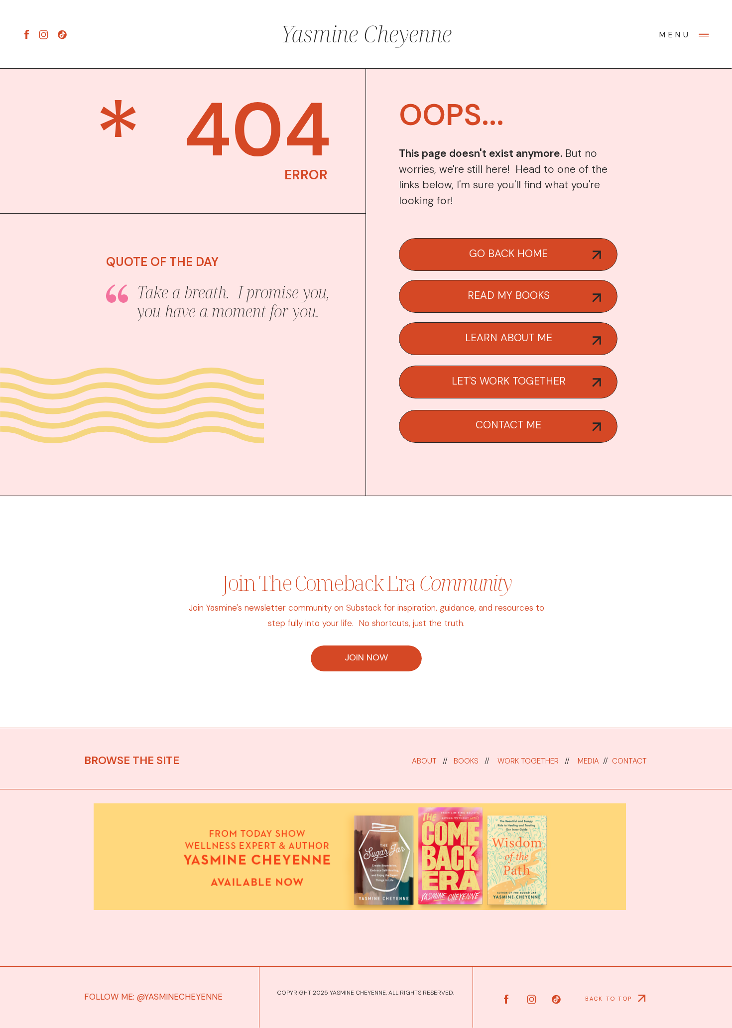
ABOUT (424, 761)
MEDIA (588, 761)
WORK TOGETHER (528, 761)
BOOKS (467, 761)
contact (628, 761)
